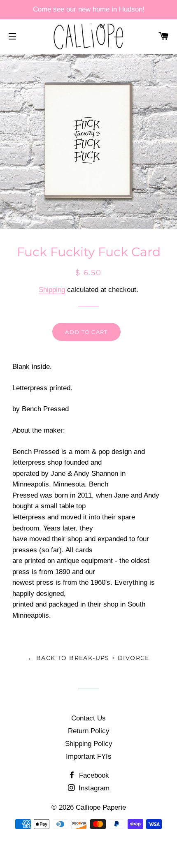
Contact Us (88, 718)
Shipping (52, 290)
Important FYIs (89, 756)
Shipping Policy (88, 744)
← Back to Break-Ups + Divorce (88, 658)
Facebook (93, 775)
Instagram (93, 788)
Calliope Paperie (101, 807)
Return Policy (88, 731)
